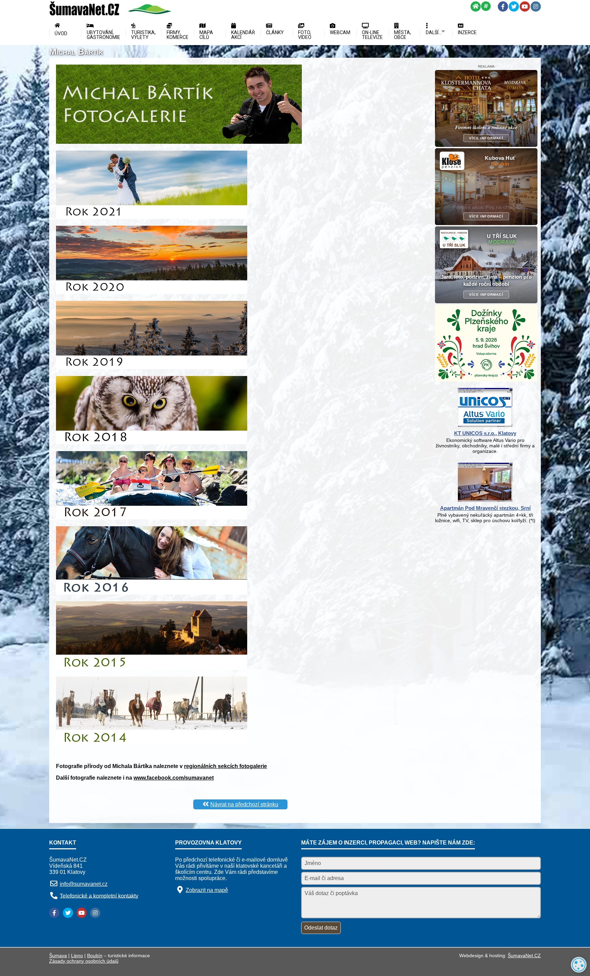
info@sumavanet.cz (84, 884)
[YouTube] (525, 6)
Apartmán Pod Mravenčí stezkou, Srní (485, 508)
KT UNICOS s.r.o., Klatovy (485, 433)
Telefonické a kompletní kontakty (99, 895)
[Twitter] (514, 6)
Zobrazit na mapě (207, 890)
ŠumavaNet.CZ (524, 955)
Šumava (58, 955)
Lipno (77, 955)
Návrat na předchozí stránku (244, 804)
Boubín (94, 955)
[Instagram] (536, 6)
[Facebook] (503, 6)
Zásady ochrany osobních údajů (83, 961)
